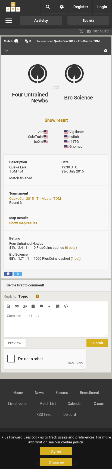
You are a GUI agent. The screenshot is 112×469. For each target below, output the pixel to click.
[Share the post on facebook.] (8, 274)
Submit (97, 342)
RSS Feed (43, 414)
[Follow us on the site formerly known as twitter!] (81, 31)
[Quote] (16, 306)
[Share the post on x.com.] (18, 274)
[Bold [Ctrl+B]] (8, 306)
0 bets (71, 248)
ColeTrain (35, 137)
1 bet (75, 258)
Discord (69, 414)
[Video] (33, 306)
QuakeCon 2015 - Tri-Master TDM (35, 198)
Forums (62, 392)
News (39, 392)
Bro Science (78, 97)
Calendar (75, 403)
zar (40, 132)
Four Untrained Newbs (30, 97)
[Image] (57, 306)
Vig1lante (76, 132)
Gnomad (75, 146)
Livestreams (17, 403)
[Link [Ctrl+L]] (25, 306)
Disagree (56, 462)
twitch (74, 137)
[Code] (65, 306)
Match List (47, 403)
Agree (56, 451)
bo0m (38, 142)
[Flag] (41, 306)
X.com (99, 403)
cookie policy (72, 442)
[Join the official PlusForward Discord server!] (89, 31)
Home (18, 392)
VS (56, 87)
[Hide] (49, 306)
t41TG (74, 142)
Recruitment (89, 392)
